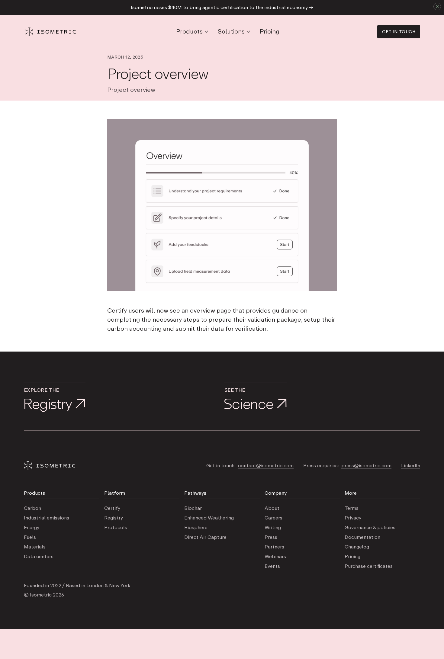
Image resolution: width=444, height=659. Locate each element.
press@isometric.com (366, 465)
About (272, 508)
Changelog (357, 547)
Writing (273, 527)
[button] (192, 31)
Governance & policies (370, 527)
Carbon (32, 508)
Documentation (362, 537)
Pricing (269, 32)
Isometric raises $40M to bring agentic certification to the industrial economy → (222, 7)
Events (272, 566)
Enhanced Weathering (209, 518)
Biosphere (196, 527)
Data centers (38, 556)
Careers (273, 518)
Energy (31, 527)
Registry (113, 518)
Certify (112, 508)
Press (271, 537)
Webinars (275, 556)
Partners (274, 547)
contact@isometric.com (266, 465)
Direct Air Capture (205, 537)
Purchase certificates (369, 566)
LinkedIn (410, 465)
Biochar (193, 508)
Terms (352, 508)
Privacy (353, 518)
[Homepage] (51, 32)
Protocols (115, 527)
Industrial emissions (46, 518)
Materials (35, 547)
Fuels (30, 537)
